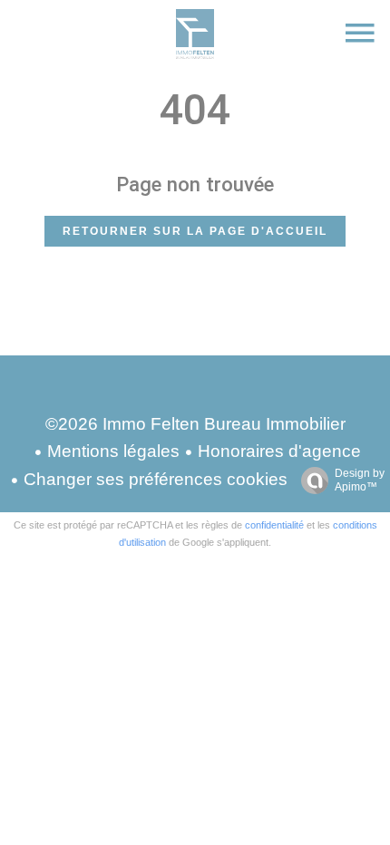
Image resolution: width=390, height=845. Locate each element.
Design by (360, 480)
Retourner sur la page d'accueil (195, 231)
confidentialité (274, 525)
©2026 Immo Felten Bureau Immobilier (195, 423)
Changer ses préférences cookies (156, 479)
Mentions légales (113, 451)
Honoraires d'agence (279, 451)
